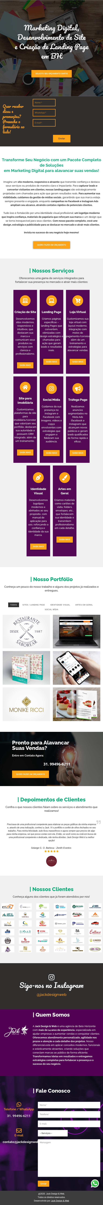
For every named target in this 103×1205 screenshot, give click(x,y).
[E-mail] (19, 1130)
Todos (13, 605)
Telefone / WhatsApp (19, 1109)
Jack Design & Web (60, 1200)
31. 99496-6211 (25, 253)
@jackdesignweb (51, 994)
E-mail (18, 1135)
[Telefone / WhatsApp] (19, 1104)
